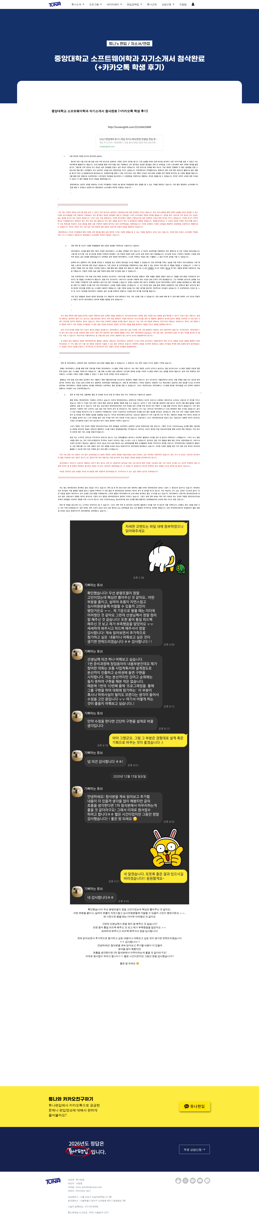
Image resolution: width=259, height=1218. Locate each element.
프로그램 (94, 4)
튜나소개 (76, 4)
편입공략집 (133, 4)
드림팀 (183, 4)
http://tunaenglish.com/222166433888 (129, 127)
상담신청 (166, 4)
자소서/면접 (140, 44)
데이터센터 (113, 4)
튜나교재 (152, 4)
